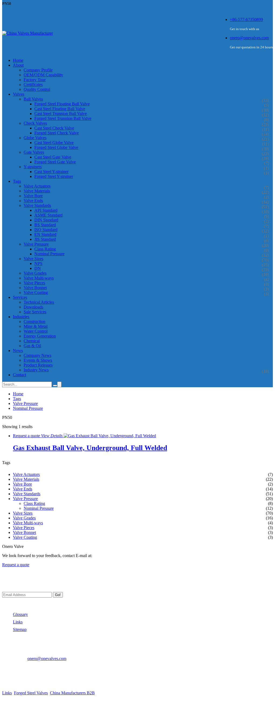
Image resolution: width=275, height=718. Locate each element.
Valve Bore (33, 195)
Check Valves (35, 123)
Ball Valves (33, 99)
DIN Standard (46, 220)
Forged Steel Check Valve (56, 133)
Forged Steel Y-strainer (53, 176)
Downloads (33, 307)
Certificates (33, 84)
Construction (34, 321)
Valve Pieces (34, 283)
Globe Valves (35, 137)
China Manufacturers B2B (72, 693)
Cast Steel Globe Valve (54, 142)
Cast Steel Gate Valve (52, 157)
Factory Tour (35, 79)
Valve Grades (35, 273)
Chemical (32, 341)
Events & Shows (38, 360)
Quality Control (37, 89)
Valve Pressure (36, 244)
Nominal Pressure (49, 254)
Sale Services (35, 312)
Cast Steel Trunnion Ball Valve (60, 113)
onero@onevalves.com (249, 37)
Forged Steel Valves (31, 693)
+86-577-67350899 (246, 19)
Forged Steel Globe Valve (56, 147)
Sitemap (20, 629)
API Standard (45, 210)
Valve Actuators (37, 186)
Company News (37, 355)
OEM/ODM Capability (43, 75)
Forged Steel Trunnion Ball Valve (62, 118)
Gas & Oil (32, 345)
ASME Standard (48, 215)
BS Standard (45, 224)
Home (18, 394)
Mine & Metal (36, 326)
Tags (17, 398)
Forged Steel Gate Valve (55, 162)
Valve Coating (36, 292)
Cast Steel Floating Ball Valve (59, 108)
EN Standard (45, 234)
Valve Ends (33, 200)
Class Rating (45, 249)
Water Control (36, 331)
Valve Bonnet (35, 287)
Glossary (20, 614)
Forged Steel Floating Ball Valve (62, 104)
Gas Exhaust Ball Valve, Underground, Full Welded (90, 448)
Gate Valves (34, 152)
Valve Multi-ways (39, 278)
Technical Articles (39, 302)
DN (37, 268)
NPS (38, 263)
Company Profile (38, 70)
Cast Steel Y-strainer (51, 171)
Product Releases (38, 365)
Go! (58, 595)
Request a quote (15, 564)
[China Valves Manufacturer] (27, 33)
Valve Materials (37, 191)
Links (18, 622)
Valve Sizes (33, 258)
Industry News (36, 370)
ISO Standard (45, 229)
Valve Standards (37, 205)
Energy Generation (40, 336)
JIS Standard (45, 239)
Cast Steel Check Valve (54, 128)
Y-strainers (33, 166)
